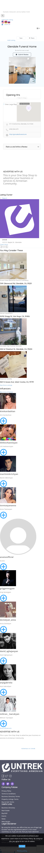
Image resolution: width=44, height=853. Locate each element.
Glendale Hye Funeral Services (11, 346)
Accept (22, 846)
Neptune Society (6, 379)
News (4, 819)
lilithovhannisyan (8, 442)
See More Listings (6, 385)
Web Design (6, 822)
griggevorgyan (7, 588)
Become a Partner (6, 392)
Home (2, 32)
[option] (22, 70)
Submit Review (23, 54)
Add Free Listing (7, 20)
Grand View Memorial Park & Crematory (14, 280)
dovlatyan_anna (8, 619)
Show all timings (22, 98)
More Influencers (6, 728)
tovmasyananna (8, 505)
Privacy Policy (6, 791)
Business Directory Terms (11, 796)
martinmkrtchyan (9, 474)
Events (4, 816)
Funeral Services (11, 32)
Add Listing (11, 40)
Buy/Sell (4, 813)
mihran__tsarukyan (9, 714)
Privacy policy (22, 851)
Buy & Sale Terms (8, 802)
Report (4, 198)
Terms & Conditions (9, 794)
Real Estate (6, 810)
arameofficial (6, 557)
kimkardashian (7, 411)
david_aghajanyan (9, 651)
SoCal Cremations (6, 313)
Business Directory (8, 808)
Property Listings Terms (10, 799)
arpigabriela (6, 682)
